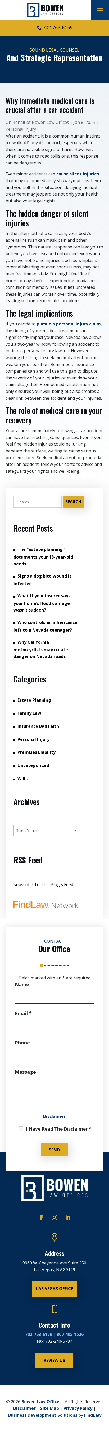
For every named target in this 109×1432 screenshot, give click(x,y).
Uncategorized (33, 765)
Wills (22, 778)
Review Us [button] (54, 1360)
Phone (22, 1042)
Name (22, 984)
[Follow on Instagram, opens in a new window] (54, 1217)
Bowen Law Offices (50, 122)
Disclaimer (54, 1116)
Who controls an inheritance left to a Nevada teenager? (45, 626)
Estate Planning (34, 700)
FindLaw (93, 1415)
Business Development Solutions (42, 1415)
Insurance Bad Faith (38, 726)
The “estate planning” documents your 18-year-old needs (43, 556)
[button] (100, 10)
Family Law (29, 713)
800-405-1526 (70, 1334)
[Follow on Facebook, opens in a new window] (41, 1217)
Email (23, 1013)
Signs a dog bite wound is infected (42, 580)
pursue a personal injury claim (69, 324)
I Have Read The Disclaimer (58, 1129)
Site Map (49, 1408)
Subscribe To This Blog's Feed (43, 884)
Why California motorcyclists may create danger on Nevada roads (40, 649)
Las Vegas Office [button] (54, 1289)
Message (25, 1072)
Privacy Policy (77, 1408)
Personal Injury (21, 129)
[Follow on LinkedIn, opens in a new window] (67, 1217)
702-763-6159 (57, 27)
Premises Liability (36, 752)
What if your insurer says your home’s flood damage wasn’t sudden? (41, 603)
